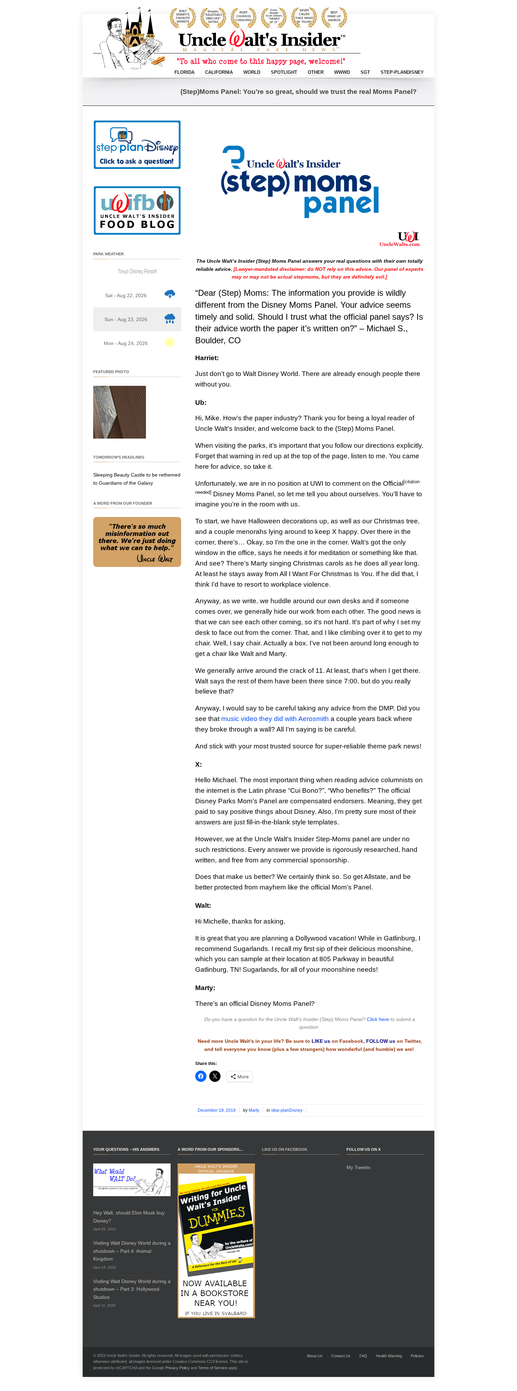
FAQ (363, 1356)
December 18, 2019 (217, 1110)
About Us (315, 1356)
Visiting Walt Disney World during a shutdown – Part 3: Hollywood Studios (132, 1289)
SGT (365, 72)
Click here (378, 1019)
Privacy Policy (177, 1368)
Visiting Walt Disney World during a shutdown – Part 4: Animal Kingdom (132, 1251)
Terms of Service (212, 1368)
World (251, 72)
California (219, 72)
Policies (417, 1356)
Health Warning (389, 1356)
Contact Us (341, 1356)
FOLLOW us (380, 1041)
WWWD (342, 72)
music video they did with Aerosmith (275, 718)
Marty (254, 1110)
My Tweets (358, 1167)
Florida (184, 72)
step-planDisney (402, 72)
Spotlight (284, 72)
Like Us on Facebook (284, 1149)
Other (316, 72)
